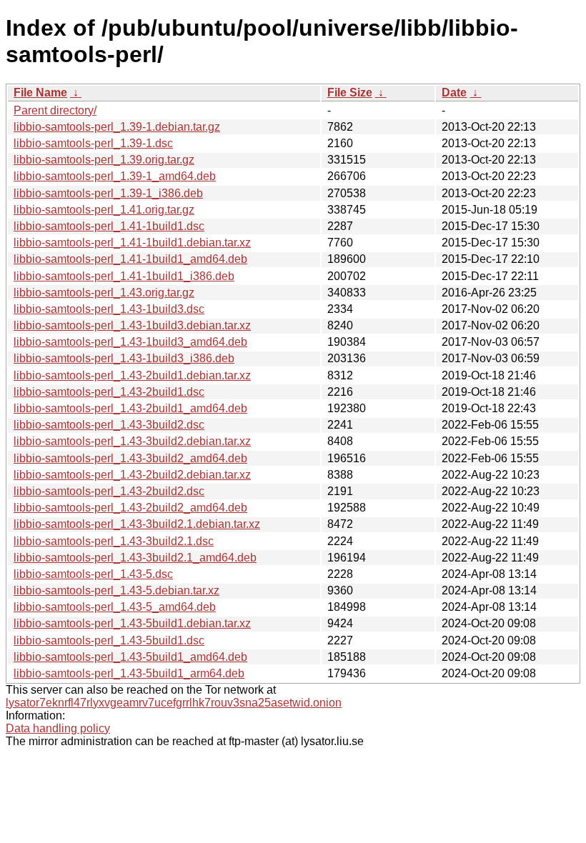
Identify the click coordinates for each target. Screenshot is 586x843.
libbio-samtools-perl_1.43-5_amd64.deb (115, 607)
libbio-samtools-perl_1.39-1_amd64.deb (115, 176)
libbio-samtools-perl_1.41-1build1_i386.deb (124, 276)
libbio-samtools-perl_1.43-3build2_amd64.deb (130, 458)
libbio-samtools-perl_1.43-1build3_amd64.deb (130, 342)
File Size (349, 92)
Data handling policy (58, 728)
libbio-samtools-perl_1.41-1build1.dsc (109, 226)
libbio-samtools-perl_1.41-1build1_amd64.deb (130, 259)
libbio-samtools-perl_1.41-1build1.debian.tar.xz (132, 242)
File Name (40, 92)
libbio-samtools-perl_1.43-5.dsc (93, 574)
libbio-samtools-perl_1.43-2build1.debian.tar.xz (132, 375)
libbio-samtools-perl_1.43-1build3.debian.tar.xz (132, 325)
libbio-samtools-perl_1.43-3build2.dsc (109, 425)
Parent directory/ (55, 110)
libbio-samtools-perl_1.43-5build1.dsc (109, 640)
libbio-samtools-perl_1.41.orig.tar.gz (104, 210)
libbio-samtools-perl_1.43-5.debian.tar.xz (116, 590)
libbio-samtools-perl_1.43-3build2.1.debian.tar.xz (137, 524)
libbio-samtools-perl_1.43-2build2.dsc (109, 491)
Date (454, 92)
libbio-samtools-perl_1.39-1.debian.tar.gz (117, 127)
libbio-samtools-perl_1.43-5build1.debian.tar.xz (132, 623)
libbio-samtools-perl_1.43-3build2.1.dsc (114, 541)
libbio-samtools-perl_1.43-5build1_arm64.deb (129, 673)
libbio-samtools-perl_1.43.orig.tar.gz (104, 292)
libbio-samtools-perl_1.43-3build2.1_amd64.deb (135, 558)
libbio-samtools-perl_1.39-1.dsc (93, 143)
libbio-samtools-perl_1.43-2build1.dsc (109, 392)
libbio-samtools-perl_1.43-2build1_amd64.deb (130, 408)
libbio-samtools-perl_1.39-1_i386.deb (108, 193)
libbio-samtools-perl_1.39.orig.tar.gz (104, 160)
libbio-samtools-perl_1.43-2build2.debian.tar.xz (132, 475)
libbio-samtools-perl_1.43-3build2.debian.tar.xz (132, 441)
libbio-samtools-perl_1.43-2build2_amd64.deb (130, 508)
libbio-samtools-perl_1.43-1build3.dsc (109, 309)
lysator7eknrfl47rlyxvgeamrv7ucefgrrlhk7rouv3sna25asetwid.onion (174, 703)
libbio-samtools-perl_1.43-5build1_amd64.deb (130, 657)
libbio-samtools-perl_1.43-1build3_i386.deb (124, 358)
